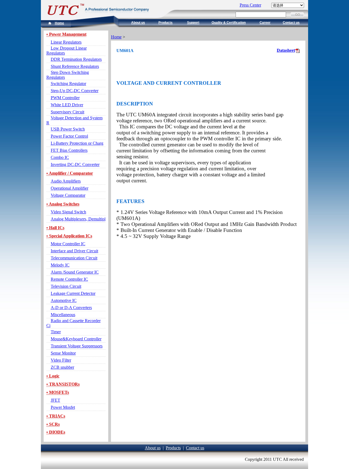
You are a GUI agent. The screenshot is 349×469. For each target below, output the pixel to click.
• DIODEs (55, 432)
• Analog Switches (62, 204)
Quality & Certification (229, 23)
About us (138, 23)
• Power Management (66, 34)
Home (59, 23)
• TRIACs (55, 416)
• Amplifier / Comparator (69, 173)
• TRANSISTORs (63, 384)
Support (193, 23)
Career (265, 23)
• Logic (52, 376)
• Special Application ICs (69, 236)
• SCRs (53, 424)
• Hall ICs (55, 227)
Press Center (250, 5)
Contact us (291, 23)
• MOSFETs (57, 392)
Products (165, 23)
